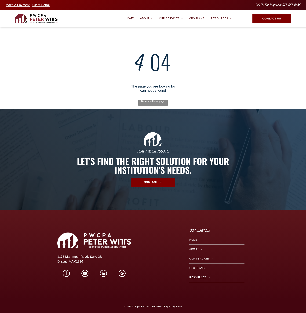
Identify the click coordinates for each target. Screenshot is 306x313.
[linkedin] (103, 274)
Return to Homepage (153, 101)
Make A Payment (18, 5)
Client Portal (41, 5)
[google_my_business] (122, 274)
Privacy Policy (175, 306)
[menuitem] (130, 18)
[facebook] (66, 274)
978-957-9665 (291, 5)
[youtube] (84, 274)
